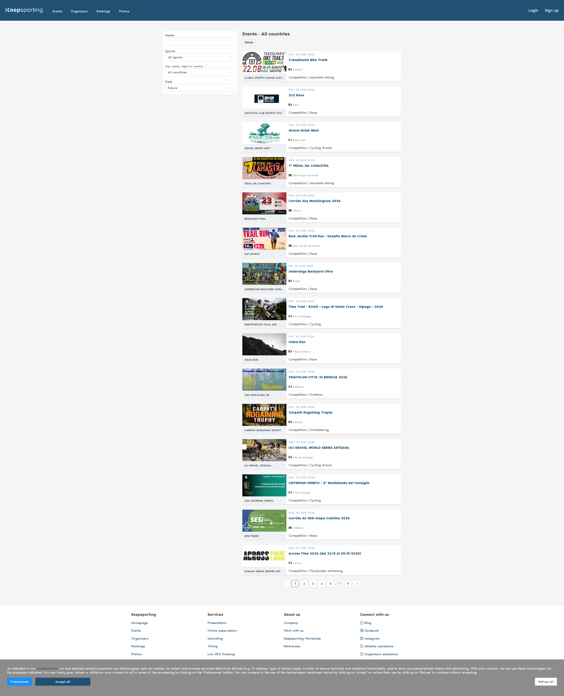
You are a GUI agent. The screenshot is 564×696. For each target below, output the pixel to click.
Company (291, 623)
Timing (212, 646)
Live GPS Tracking (221, 654)
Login (533, 10)
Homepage (139, 623)
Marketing (215, 638)
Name (169, 35)
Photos (136, 654)
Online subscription (222, 631)
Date (168, 82)
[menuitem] (57, 11)
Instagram (371, 638)
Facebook (371, 631)
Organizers (139, 638)
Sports (170, 51)
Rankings (138, 646)
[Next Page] (356, 583)
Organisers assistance (381, 654)
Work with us (293, 631)
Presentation (217, 623)
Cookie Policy (47, 668)
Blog (367, 623)
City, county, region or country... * (186, 66)
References (292, 646)
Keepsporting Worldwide (302, 638)
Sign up (552, 10)
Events (136, 631)
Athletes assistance (378, 646)
